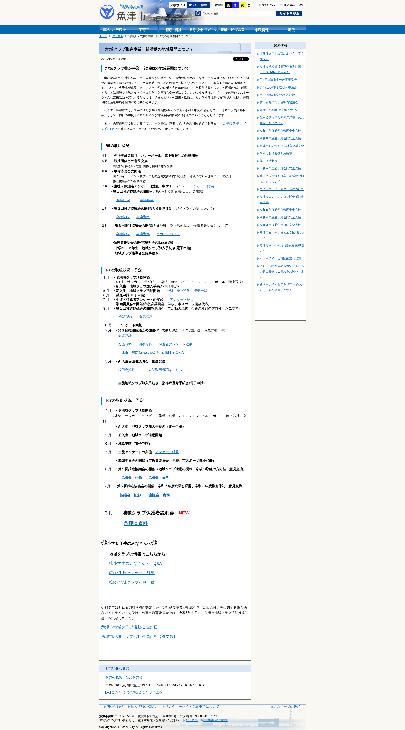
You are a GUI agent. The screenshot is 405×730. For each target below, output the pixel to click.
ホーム (103, 36)
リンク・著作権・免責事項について (192, 706)
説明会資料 (126, 370)
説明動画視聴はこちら (165, 370)
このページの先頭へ (288, 706)
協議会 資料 (158, 477)
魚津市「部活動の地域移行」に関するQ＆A (151, 352)
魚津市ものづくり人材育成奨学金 (282, 146)
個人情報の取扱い (144, 706)
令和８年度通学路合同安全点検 (280, 138)
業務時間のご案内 (215, 720)
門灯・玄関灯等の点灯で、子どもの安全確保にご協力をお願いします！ (282, 271)
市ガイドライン (168, 234)
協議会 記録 (132, 477)
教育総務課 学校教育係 (124, 678)
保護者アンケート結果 (175, 344)
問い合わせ (115, 706)
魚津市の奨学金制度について (279, 110)
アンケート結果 (202, 186)
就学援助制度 (268, 160)
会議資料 (147, 200)
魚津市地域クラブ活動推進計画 (129, 627)
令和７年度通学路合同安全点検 (280, 130)
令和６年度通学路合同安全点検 (280, 168)
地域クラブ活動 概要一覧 (187, 291)
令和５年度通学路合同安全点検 (280, 209)
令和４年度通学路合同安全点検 (280, 217)
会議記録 (123, 200)
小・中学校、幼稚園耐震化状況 (280, 258)
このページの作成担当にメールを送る (137, 692)
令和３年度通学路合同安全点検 (280, 225)
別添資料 (145, 344)
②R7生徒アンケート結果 (132, 573)
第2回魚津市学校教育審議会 (278, 95)
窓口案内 (192, 720)
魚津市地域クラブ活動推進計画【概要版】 (139, 636)
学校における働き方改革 (276, 153)
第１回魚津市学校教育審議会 (279, 102)
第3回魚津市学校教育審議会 (278, 87)
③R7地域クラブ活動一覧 (132, 582)
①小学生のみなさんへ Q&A (135, 563)
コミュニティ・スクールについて (282, 189)
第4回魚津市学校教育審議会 (278, 79)
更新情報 (117, 36)
